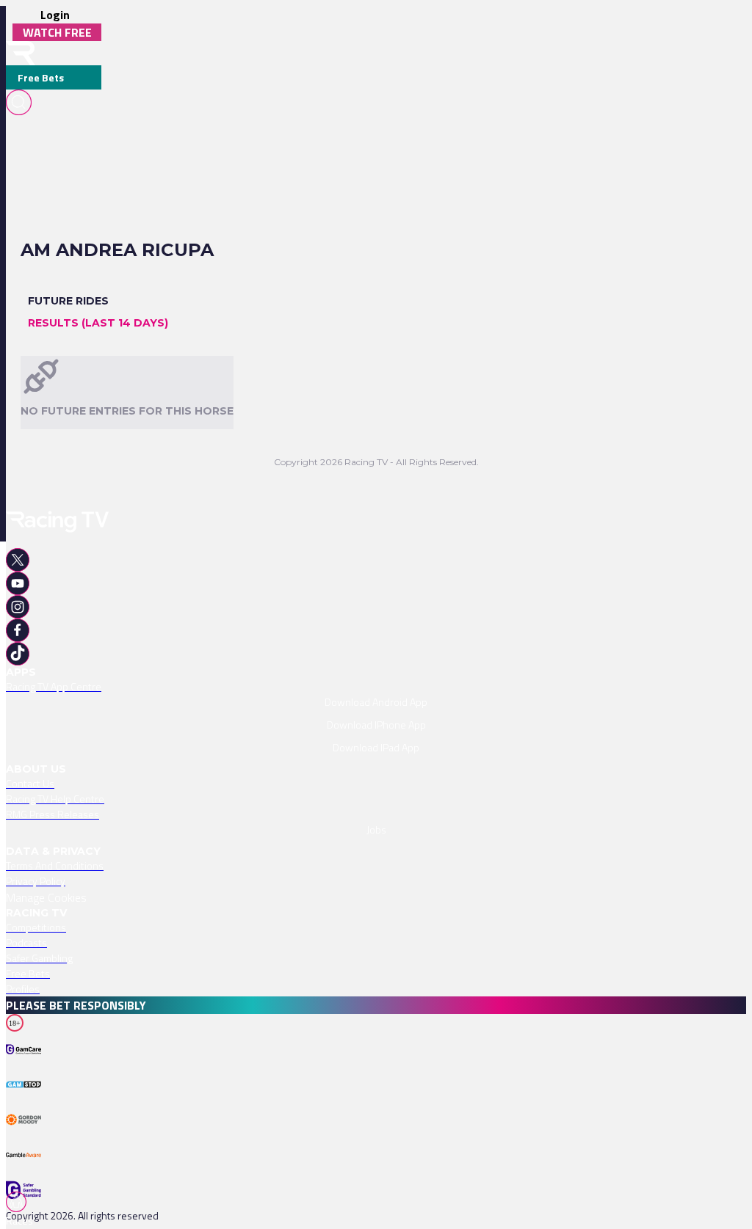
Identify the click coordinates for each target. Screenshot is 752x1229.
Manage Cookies (46, 897)
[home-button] (20, 53)
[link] (376, 686)
